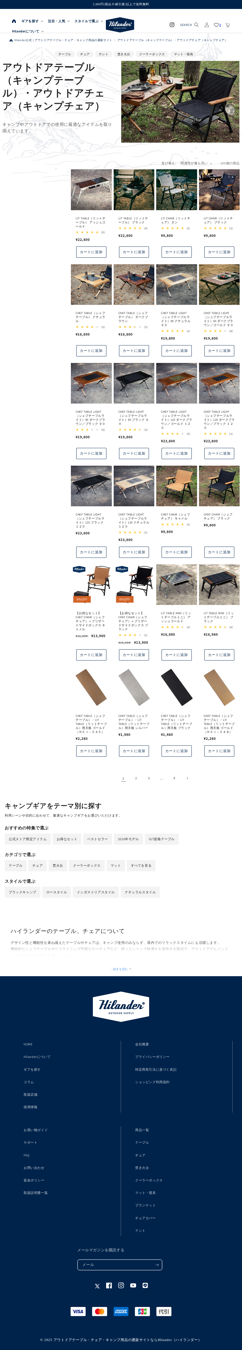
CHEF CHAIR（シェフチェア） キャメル (175, 516)
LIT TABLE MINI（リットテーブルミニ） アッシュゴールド (176, 617)
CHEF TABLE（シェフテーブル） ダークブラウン (133, 317)
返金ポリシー (34, 1180)
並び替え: (168, 163)
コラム (29, 1082)
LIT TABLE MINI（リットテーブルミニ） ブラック (219, 617)
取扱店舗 (30, 1094)
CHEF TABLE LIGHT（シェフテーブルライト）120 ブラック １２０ (90, 520)
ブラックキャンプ (22, 892)
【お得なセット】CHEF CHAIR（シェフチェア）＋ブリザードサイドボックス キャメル (90, 621)
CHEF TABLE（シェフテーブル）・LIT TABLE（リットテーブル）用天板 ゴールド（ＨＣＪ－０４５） (91, 724)
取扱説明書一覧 (36, 1193)
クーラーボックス (152, 54)
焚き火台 (123, 54)
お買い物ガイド (36, 1130)
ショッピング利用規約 (152, 1082)
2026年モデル (128, 839)
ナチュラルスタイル (140, 892)
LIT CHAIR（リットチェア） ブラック (218, 220)
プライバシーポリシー (152, 1057)
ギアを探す (32, 1069)
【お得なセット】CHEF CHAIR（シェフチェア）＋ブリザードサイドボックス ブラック (133, 621)
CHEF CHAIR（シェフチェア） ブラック (218, 516)
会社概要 (142, 1044)
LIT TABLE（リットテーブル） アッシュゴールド (90, 222)
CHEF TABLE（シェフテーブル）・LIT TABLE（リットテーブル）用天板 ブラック (176, 722)
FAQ (27, 1155)
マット (116, 865)
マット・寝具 (183, 54)
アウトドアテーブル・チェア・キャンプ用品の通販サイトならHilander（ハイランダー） (128, 1340)
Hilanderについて (37, 1057)
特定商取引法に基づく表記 (156, 1069)
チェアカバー (145, 1218)
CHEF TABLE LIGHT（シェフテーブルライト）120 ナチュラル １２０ (134, 520)
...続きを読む (119, 969)
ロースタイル (56, 892)
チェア (85, 54)
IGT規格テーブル (162, 839)
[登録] (157, 1264)
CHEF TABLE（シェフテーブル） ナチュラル (90, 317)
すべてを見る (141, 865)
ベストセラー (97, 839)
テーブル (64, 54)
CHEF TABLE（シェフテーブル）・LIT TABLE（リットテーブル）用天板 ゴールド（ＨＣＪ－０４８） (219, 724)
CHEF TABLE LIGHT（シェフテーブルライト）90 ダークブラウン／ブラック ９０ (90, 418)
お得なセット (67, 839)
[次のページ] (187, 778)
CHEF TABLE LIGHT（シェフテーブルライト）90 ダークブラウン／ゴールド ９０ (218, 319)
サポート (30, 1142)
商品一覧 (142, 1130)
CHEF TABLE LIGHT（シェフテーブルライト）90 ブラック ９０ (133, 418)
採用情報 (30, 1107)
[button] (32, 21)
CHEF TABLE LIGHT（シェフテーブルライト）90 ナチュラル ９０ (176, 319)
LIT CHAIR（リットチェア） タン (175, 220)
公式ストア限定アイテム (28, 839)
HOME (28, 1044)
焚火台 (58, 865)
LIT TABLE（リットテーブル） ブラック (133, 220)
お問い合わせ (34, 1168)
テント (103, 54)
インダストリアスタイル (96, 892)
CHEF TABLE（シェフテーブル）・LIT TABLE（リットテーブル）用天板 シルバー (134, 722)
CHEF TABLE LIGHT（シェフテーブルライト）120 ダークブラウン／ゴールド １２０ (176, 420)
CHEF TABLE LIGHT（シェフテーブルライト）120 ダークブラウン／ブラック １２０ (219, 420)
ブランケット (145, 1205)
